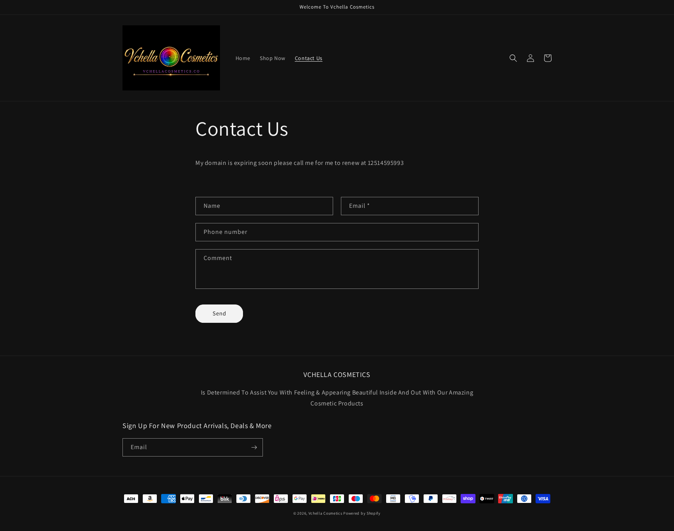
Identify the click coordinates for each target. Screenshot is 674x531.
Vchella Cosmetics (325, 513)
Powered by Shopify (362, 513)
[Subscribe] (254, 447)
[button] (513, 58)
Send (219, 313)
